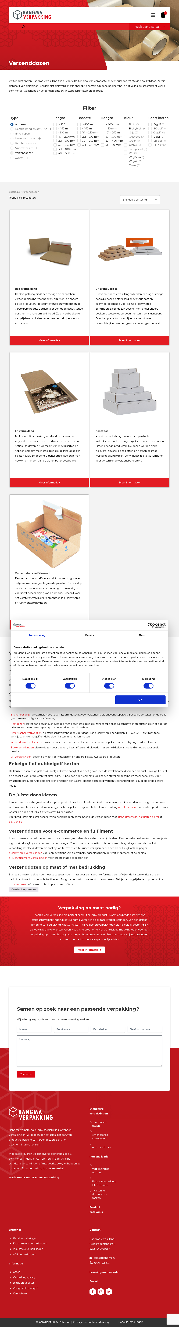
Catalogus (14, 192)
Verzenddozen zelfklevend (27, 742)
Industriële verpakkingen (28, 1249)
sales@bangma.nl (104, 1257)
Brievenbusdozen (21, 714)
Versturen (26, 1074)
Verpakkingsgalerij (24, 1277)
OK (140, 699)
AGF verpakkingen (24, 1254)
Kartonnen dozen (99, 1124)
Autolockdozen (101, 1147)
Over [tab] (142, 635)
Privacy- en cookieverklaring (91, 1322)
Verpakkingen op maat (100, 1170)
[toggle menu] (153, 16)
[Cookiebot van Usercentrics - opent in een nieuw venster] (150, 625)
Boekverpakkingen (22, 747)
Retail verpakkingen (25, 1238)
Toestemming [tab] (37, 635)
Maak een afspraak (147, 26)
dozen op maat (18, 884)
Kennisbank (20, 1293)
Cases (16, 1272)
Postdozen (17, 723)
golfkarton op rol (149, 816)
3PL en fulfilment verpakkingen (28, 857)
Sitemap (65, 1322)
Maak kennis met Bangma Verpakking (34, 1177)
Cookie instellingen (131, 1322)
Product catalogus (96, 1210)
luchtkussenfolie (127, 816)
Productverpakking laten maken (104, 1183)
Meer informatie (88, 949)
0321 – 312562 (102, 1262)
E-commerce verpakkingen (29, 1243)
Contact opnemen (23, 889)
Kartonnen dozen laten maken (99, 1194)
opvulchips (15, 821)
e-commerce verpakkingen (25, 853)
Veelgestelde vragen (25, 1288)
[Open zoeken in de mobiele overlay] (23, 27)
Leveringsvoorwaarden (105, 1272)
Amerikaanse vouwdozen (26, 732)
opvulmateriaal (127, 807)
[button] (50, 129)
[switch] (70, 686)
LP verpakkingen (21, 756)
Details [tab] (89, 635)
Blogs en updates (23, 1282)
